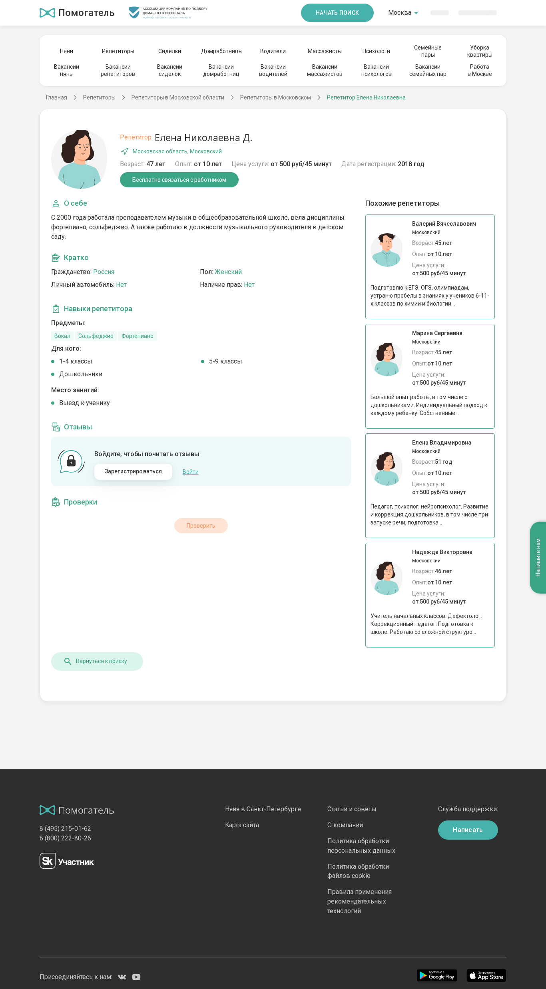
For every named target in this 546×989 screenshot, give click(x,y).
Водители (273, 51)
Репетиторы (118, 51)
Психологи (376, 51)
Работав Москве (480, 70)
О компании (345, 825)
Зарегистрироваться (133, 471)
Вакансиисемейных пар (427, 70)
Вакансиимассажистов (325, 70)
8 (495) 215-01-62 (65, 828)
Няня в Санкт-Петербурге (263, 809)
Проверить (201, 525)
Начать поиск (337, 13)
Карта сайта (242, 825)
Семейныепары (428, 51)
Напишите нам (538, 557)
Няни (66, 51)
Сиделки (169, 51)
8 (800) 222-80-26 (65, 838)
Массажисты (325, 51)
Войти (191, 472)
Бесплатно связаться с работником (179, 180)
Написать (468, 830)
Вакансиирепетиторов (118, 70)
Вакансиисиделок (169, 70)
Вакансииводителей (273, 70)
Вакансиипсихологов (376, 70)
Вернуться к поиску (101, 661)
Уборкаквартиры (479, 51)
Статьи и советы (352, 809)
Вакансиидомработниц (221, 70)
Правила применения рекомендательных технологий (359, 901)
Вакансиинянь (66, 70)
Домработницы (221, 51)
